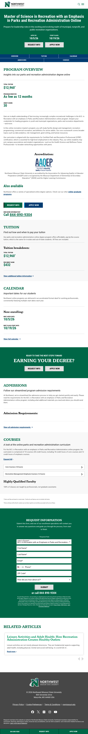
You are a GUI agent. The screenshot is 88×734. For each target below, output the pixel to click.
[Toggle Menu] (82, 4)
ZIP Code (21, 573)
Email (20, 561)
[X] (38, 711)
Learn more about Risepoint (18, 723)
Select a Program (23, 541)
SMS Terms (64, 604)
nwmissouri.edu (69, 704)
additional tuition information (19, 276)
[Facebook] (32, 711)
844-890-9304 (21, 215)
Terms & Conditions (52, 704)
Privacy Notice (57, 604)
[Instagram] (49, 711)
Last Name (22, 554)
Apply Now (55, 44)
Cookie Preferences (34, 704)
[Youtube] (55, 711)
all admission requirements (18, 427)
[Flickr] (44, 711)
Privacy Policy (18, 704)
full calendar (12, 339)
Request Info (34, 44)
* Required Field (44, 537)
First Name (22, 548)
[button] (79, 4)
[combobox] (44, 541)
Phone (28, 567)
